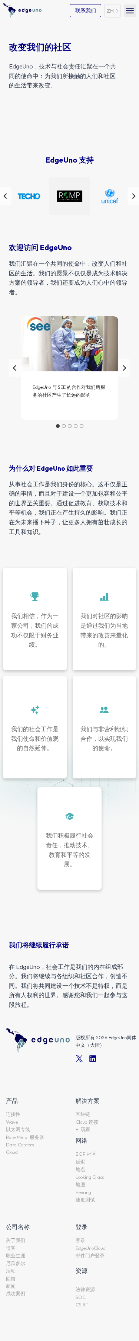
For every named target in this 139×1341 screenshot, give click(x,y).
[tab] (58, 426)
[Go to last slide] (15, 368)
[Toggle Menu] (130, 10)
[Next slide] (124, 368)
